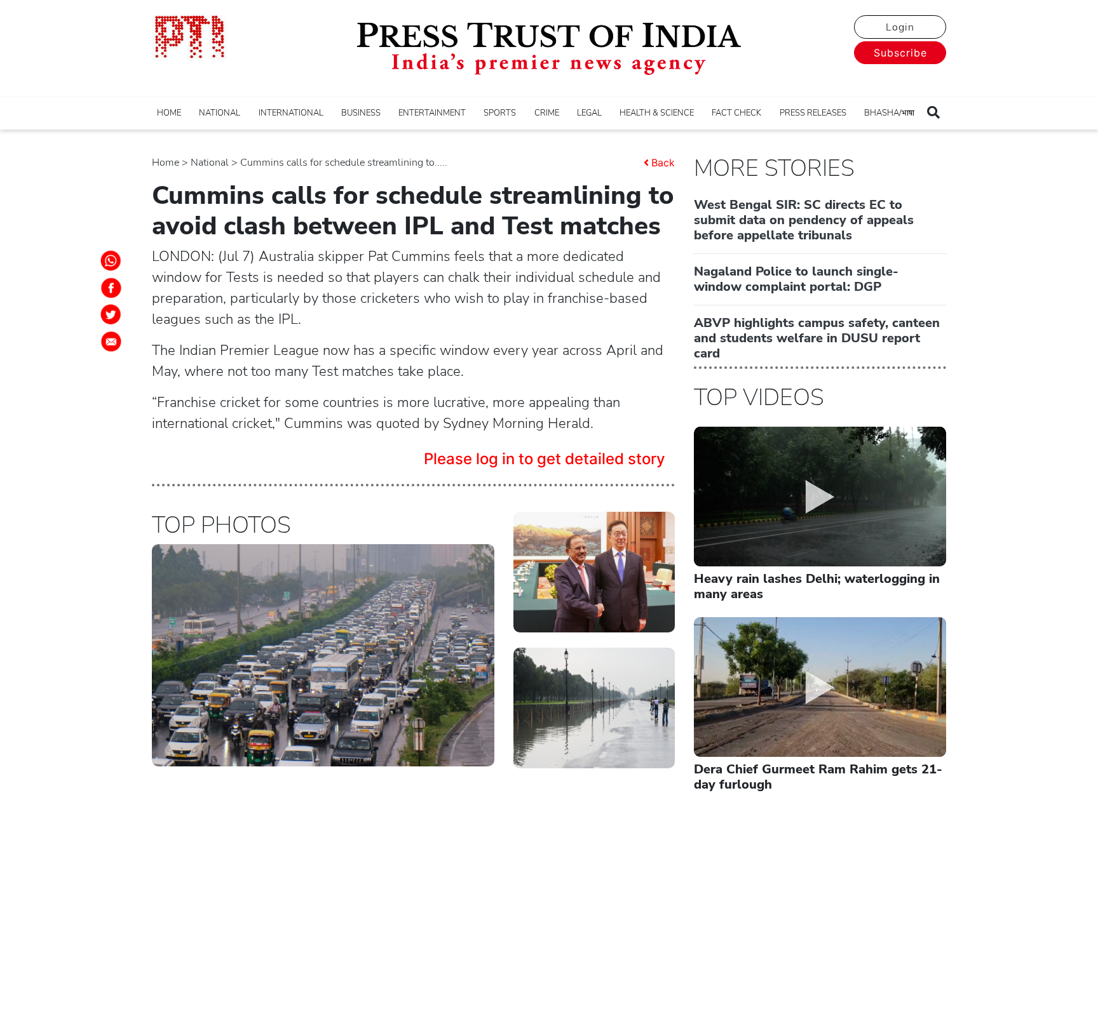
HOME (169, 113)
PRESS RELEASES (813, 113)
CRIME (546, 113)
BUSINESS (361, 113)
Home (165, 163)
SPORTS (500, 113)
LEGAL (589, 113)
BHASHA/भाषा (889, 113)
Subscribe (900, 52)
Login (900, 27)
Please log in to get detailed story (544, 459)
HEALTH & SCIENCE (657, 113)
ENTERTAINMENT (432, 113)
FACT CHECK (736, 113)
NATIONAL (219, 113)
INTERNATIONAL (291, 113)
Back (663, 162)
